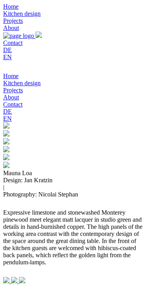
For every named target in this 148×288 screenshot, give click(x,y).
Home (11, 6)
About (11, 27)
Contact (12, 42)
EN (7, 57)
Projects (13, 20)
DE (7, 50)
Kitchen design (22, 13)
